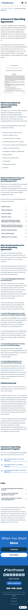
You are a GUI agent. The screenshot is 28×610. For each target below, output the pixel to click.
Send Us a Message (14, 583)
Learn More (14, 549)
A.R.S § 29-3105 (12, 110)
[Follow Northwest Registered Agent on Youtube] (4, 575)
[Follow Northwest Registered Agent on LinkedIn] (11, 575)
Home (2, 8)
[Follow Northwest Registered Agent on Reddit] (23, 575)
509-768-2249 (14, 588)
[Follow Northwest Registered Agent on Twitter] (7, 575)
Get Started (14, 555)
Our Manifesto (14, 598)
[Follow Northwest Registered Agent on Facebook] (14, 575)
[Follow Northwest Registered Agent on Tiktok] (20, 575)
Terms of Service (13, 522)
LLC (6, 8)
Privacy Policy (14, 601)
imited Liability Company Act (9, 370)
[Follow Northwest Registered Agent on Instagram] (17, 575)
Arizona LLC (10, 8)
